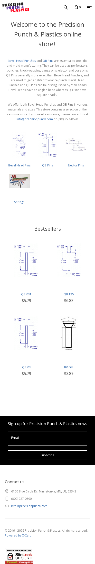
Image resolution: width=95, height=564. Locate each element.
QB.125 (69, 294)
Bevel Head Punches (22, 61)
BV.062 (69, 367)
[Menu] (89, 7)
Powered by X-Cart (18, 535)
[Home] (14, 7)
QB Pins (48, 61)
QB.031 (26, 294)
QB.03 (26, 367)
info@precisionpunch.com (35, 119)
